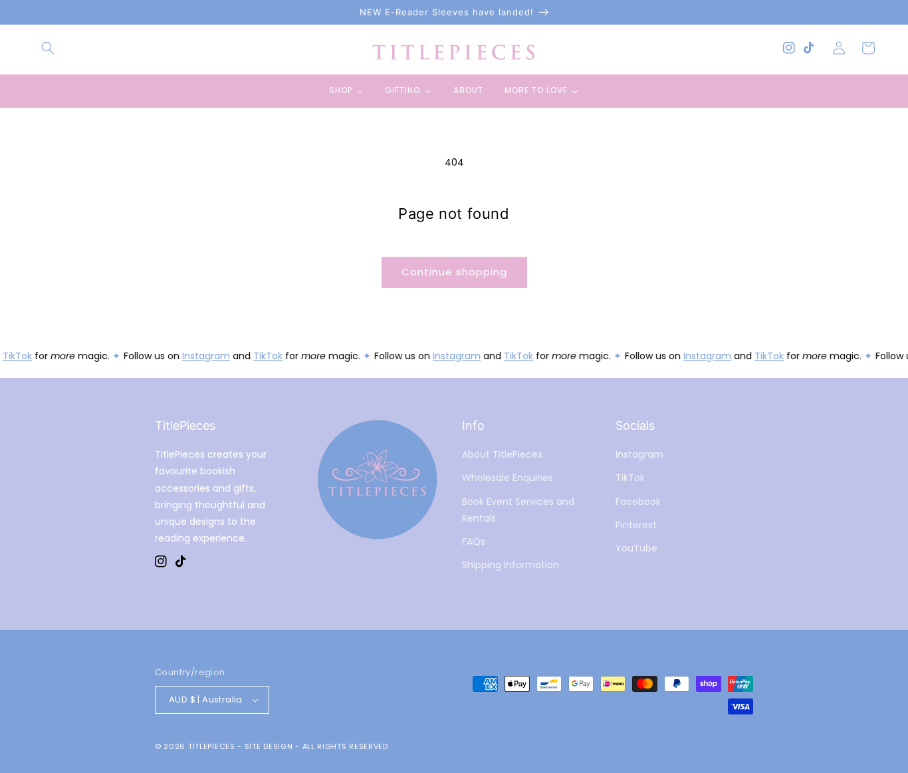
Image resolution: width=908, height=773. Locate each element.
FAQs (473, 541)
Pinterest (636, 525)
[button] (47, 48)
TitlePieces (211, 746)
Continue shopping (454, 272)
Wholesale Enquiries (507, 477)
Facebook (638, 501)
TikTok (15, 356)
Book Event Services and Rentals (518, 510)
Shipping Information (510, 564)
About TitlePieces (502, 454)
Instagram (204, 356)
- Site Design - (269, 746)
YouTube (636, 548)
